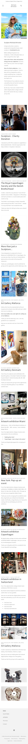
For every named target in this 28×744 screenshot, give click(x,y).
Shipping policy (22, 738)
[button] (3, 5)
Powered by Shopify (15, 736)
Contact (5, 724)
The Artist (5, 720)
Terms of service (14, 738)
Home (4, 710)
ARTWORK (5, 717)
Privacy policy (7, 738)
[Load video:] (14, 675)
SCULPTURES (6, 714)
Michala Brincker (8, 736)
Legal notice (10, 740)
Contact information (18, 740)
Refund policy (23, 736)
